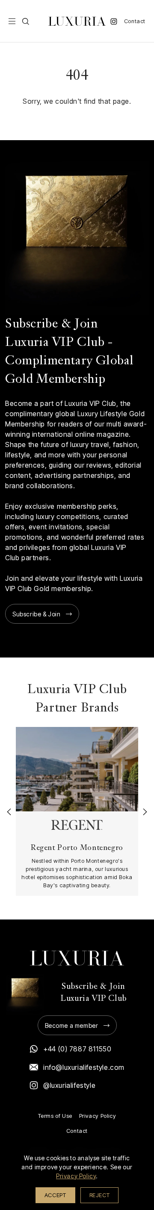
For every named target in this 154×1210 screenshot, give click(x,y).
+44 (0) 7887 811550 (77, 1049)
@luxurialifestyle (69, 1085)
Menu (12, 21)
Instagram (114, 21)
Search (26, 21)
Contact (134, 21)
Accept (55, 1195)
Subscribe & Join (36, 614)
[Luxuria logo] (77, 21)
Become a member (71, 1025)
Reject (99, 1195)
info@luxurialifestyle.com (83, 1067)
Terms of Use (55, 1116)
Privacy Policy (97, 1116)
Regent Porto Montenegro (77, 848)
